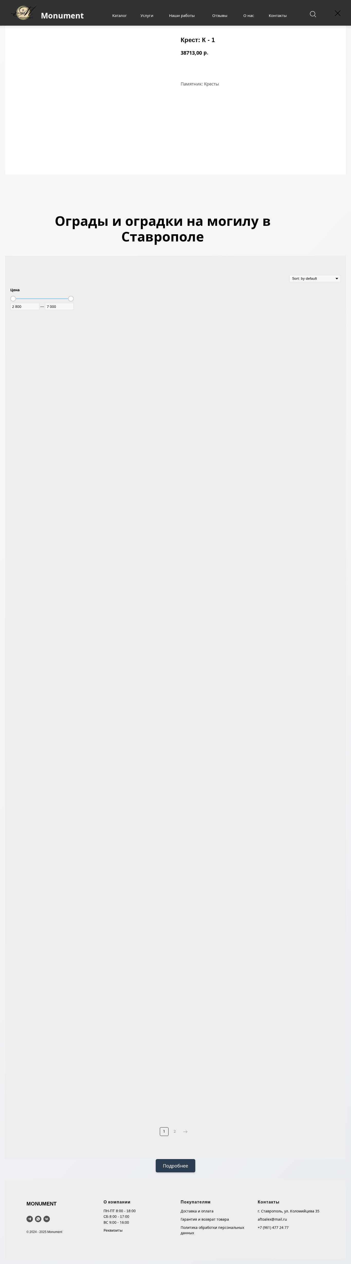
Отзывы (219, 15)
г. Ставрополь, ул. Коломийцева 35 (288, 1211)
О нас (248, 15)
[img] (313, 14)
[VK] (46, 1219)
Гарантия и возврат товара (205, 1219)
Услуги (147, 15)
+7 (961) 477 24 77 (273, 1227)
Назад (20, 13)
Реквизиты (113, 1230)
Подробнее (175, 1166)
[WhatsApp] (38, 1219)
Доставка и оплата (197, 1211)
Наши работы (182, 15)
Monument (62, 15)
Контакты (278, 15)
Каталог (119, 15)
